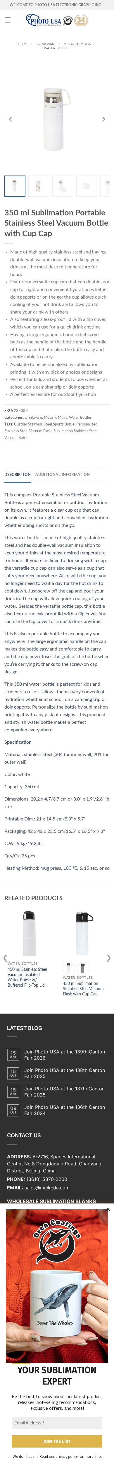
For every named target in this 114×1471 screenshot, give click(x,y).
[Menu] (7, 20)
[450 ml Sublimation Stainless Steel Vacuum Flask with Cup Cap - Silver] (83, 968)
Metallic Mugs (77, 44)
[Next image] (104, 119)
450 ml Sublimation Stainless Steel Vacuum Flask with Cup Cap (83, 989)
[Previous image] (10, 119)
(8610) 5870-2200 (47, 1179)
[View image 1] (14, 186)
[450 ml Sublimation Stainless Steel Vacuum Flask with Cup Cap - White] (69, 968)
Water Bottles (58, 48)
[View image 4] (86, 186)
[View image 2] (38, 186)
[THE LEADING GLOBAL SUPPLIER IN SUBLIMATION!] (57, 19)
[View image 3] (62, 186)
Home (23, 44)
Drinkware (46, 44)
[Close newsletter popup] (108, 1209)
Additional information (62, 475)
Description (17, 475)
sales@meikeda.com (47, 1188)
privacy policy (67, 1456)
